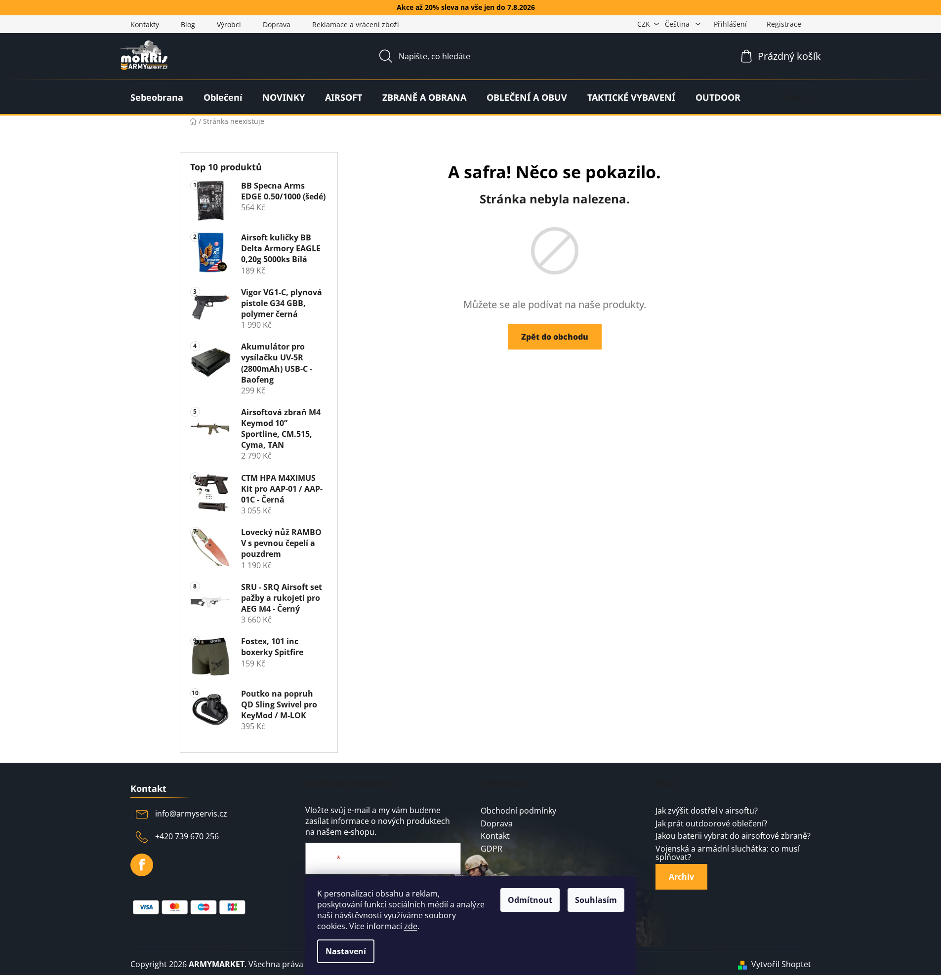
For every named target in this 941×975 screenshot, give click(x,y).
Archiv (681, 876)
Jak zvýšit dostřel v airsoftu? (706, 811)
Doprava (276, 24)
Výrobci (229, 24)
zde (410, 926)
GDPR (491, 849)
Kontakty (144, 24)
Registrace (784, 24)
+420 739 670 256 (187, 836)
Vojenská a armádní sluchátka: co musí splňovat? (727, 853)
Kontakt (495, 836)
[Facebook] (141, 865)
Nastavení (346, 951)
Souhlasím (596, 900)
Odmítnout (530, 900)
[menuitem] (157, 97)
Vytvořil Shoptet (781, 964)
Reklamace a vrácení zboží (355, 24)
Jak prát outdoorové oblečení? (711, 823)
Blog (188, 24)
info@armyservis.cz (191, 813)
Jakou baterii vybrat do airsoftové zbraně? (733, 836)
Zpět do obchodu (554, 336)
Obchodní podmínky (518, 811)
